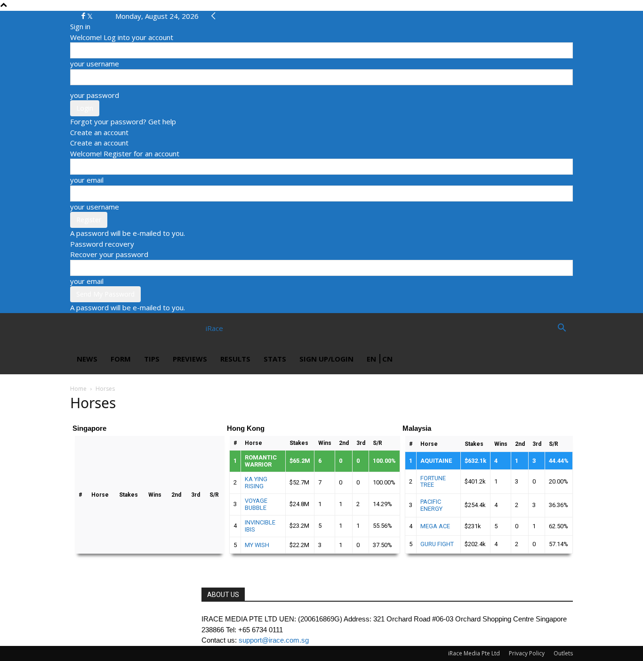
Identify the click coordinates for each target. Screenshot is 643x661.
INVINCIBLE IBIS (260, 525)
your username (94, 63)
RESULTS (235, 358)
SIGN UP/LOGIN (326, 358)
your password (94, 95)
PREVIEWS (190, 358)
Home (78, 389)
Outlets (563, 653)
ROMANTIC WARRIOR (261, 461)
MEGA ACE (435, 526)
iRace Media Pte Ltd (474, 653)
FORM (121, 358)
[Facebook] (84, 16)
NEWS (87, 358)
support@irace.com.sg (274, 640)
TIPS (152, 358)
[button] (561, 328)
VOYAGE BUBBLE (256, 504)
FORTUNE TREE (433, 481)
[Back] (213, 16)
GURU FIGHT (437, 544)
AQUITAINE (436, 460)
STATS (275, 358)
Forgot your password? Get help (123, 121)
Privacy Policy (527, 653)
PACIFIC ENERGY (431, 505)
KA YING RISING (256, 482)
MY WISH (257, 544)
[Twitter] (90, 16)
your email (87, 180)
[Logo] (104, 328)
